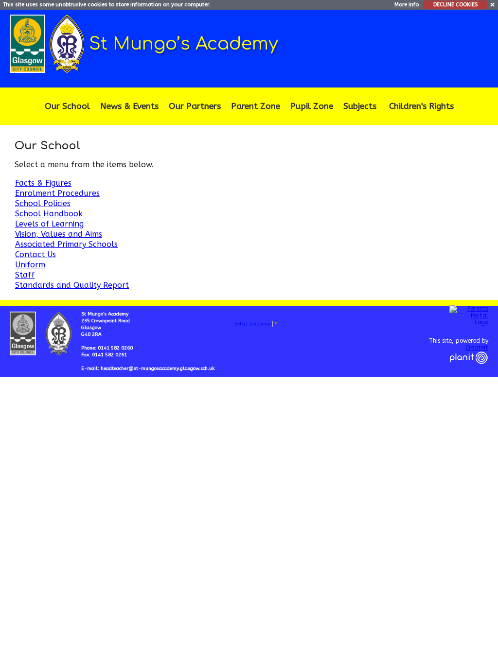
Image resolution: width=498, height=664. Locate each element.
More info (406, 4)
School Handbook (49, 213)
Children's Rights (421, 106)
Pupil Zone (311, 106)
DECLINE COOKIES (455, 4)
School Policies (43, 203)
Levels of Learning (49, 223)
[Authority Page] (28, 43)
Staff (25, 275)
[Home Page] (68, 43)
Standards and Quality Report (72, 285)
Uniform (30, 264)
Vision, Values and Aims (58, 234)
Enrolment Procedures (57, 193)
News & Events (129, 106)
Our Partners (195, 106)
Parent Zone (255, 106)
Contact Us (35, 254)
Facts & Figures (43, 183)
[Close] (493, 4)
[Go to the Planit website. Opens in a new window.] (468, 370)
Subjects (359, 106)
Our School (67, 106)
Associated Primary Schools (66, 244)
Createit (476, 347)
